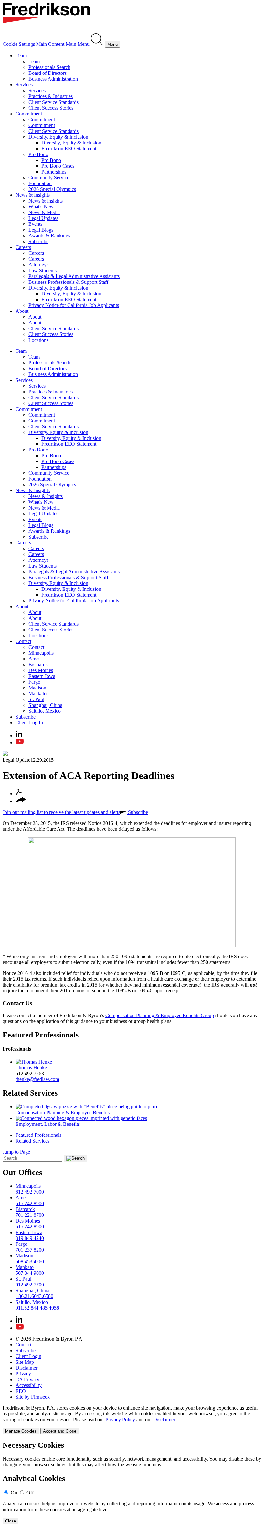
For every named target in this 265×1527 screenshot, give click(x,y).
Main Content (50, 44)
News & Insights (33, 195)
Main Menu (78, 44)
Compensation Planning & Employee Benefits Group (159, 1015)
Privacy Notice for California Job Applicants (73, 305)
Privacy (23, 1373)
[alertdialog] (132, 1482)
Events (35, 224)
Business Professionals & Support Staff (68, 282)
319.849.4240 (30, 1238)
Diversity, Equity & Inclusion (58, 137)
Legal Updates (43, 218)
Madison (37, 687)
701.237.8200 (30, 1250)
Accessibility (29, 1385)
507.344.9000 (30, 1273)
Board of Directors (47, 73)
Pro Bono (38, 154)
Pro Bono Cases (57, 166)
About (22, 311)
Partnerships (53, 171)
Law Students (42, 270)
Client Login (28, 1356)
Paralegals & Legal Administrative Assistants (74, 276)
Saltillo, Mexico (44, 711)
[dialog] (132, 1419)
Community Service (48, 177)
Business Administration (53, 79)
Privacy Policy (120, 1419)
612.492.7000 (30, 1192)
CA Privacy (27, 1379)
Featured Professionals (41, 1035)
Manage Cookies (21, 1431)
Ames (34, 658)
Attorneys (38, 264)
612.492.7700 (30, 1284)
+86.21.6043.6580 (34, 1296)
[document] (132, 1482)
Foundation (40, 183)
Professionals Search (49, 67)
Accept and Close (59, 1431)
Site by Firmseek (33, 1397)
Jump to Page (16, 1152)
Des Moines (40, 670)
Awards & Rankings (49, 235)
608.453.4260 (30, 1261)
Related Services (30, 1093)
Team (21, 55)
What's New (41, 206)
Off (30, 1492)
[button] (21, 801)
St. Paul (36, 699)
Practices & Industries (50, 96)
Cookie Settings (19, 44)
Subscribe (38, 241)
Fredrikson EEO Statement (68, 148)
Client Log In (29, 722)
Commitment (29, 113)
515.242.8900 (30, 1203)
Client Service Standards (53, 102)
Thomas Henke (31, 1067)
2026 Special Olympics (52, 189)
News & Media (44, 212)
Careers (23, 247)
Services (24, 84)
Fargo (34, 682)
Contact (23, 641)
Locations (38, 340)
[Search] (98, 44)
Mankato (37, 693)
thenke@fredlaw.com (37, 1079)
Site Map (25, 1362)
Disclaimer (26, 1368)
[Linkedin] (19, 735)
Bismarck (38, 664)
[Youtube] (20, 742)
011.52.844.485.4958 (37, 1308)
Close (10, 1521)
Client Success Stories (50, 108)
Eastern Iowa (41, 676)
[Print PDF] (19, 793)
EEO (21, 1391)
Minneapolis (41, 653)
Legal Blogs (40, 230)
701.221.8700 (30, 1215)
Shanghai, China (45, 705)
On (14, 1492)
